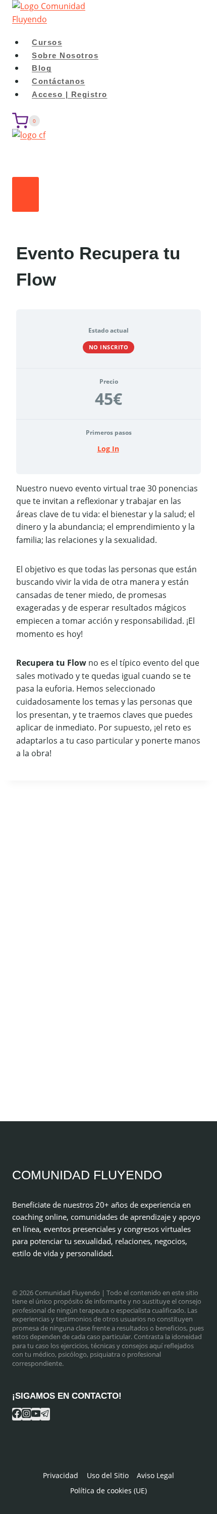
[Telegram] (45, 1414)
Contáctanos (58, 81)
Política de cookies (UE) (108, 1490)
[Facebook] (17, 1414)
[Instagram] (26, 1414)
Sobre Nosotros (65, 55)
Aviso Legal (155, 1475)
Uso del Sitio (108, 1475)
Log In (108, 448)
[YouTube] (36, 1414)
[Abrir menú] (25, 194)
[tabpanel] (108, 621)
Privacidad (60, 1475)
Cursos (47, 42)
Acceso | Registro (69, 94)
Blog (41, 68)
